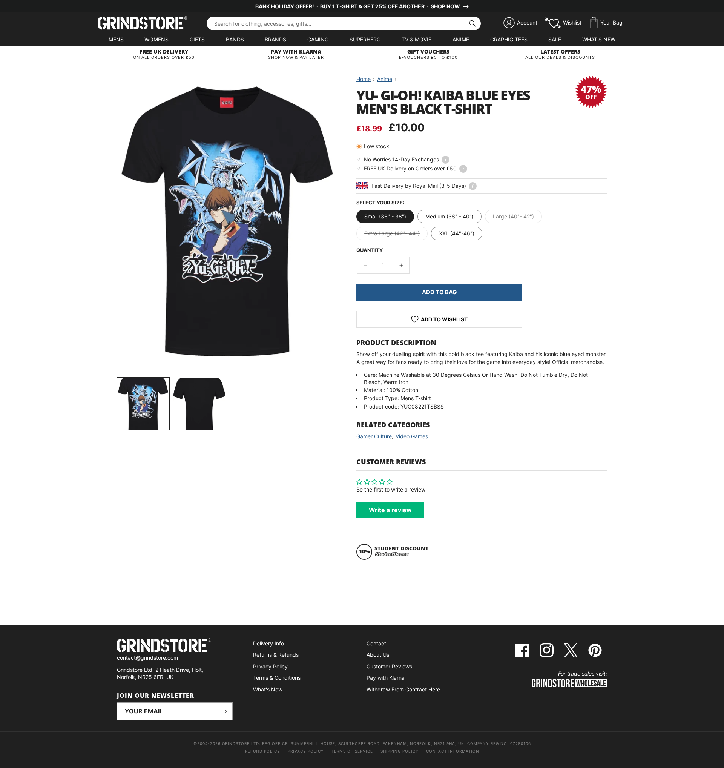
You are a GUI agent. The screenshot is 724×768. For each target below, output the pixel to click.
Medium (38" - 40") (449, 216)
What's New (598, 39)
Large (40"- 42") (517, 218)
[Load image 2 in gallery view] (199, 404)
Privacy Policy (270, 666)
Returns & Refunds (276, 654)
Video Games (412, 436)
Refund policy (262, 751)
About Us (378, 654)
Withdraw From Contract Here (403, 689)
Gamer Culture (374, 436)
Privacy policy (306, 751)
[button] (606, 23)
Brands (275, 39)
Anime (460, 39)
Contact (376, 643)
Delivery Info (268, 643)
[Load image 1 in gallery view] (143, 404)
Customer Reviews (389, 666)
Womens (156, 39)
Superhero (365, 39)
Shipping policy (399, 751)
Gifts (197, 39)
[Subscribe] (224, 711)
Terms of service (352, 751)
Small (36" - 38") (385, 216)
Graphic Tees (509, 39)
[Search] (472, 23)
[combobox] (344, 23)
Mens (116, 39)
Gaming (317, 39)
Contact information (452, 751)
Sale (554, 39)
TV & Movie (416, 39)
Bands (235, 39)
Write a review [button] (390, 510)
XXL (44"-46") (456, 233)
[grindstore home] (175, 646)
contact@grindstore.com (147, 657)
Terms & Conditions (277, 677)
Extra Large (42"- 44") (396, 235)
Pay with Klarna (386, 677)
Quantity (369, 250)
